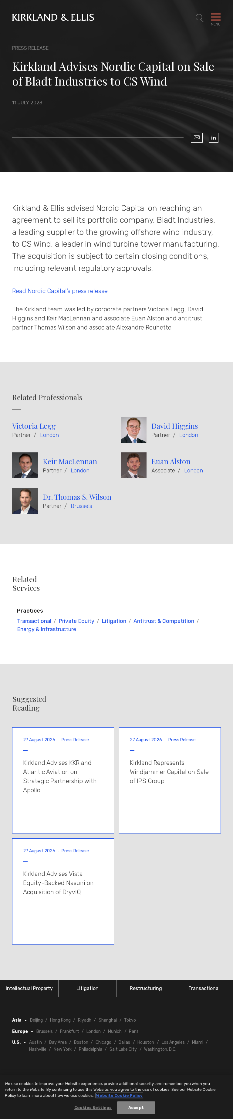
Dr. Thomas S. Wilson (77, 497)
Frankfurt (69, 1031)
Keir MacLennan (70, 461)
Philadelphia (90, 1049)
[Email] (197, 138)
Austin (35, 1042)
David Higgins (174, 426)
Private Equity (76, 621)
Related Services (26, 583)
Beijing (36, 1020)
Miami (197, 1042)
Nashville (37, 1049)
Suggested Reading (29, 703)
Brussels (81, 506)
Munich (115, 1031)
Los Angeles (173, 1042)
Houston (145, 1042)
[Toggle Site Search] (199, 18)
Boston (81, 1042)
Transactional (34, 621)
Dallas (124, 1042)
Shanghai (108, 1020)
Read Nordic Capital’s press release (60, 291)
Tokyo (130, 1020)
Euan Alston (171, 461)
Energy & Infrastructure (46, 629)
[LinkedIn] (213, 138)
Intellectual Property (29, 988)
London (49, 435)
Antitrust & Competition (163, 621)
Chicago (103, 1042)
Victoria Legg (34, 426)
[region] (116, 1097)
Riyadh (84, 1020)
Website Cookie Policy (119, 1095)
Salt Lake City (123, 1049)
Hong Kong (60, 1020)
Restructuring (146, 988)
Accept (136, 1107)
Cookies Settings (93, 1107)
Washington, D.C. (160, 1049)
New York (63, 1049)
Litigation (114, 621)
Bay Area (58, 1042)
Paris (134, 1031)
